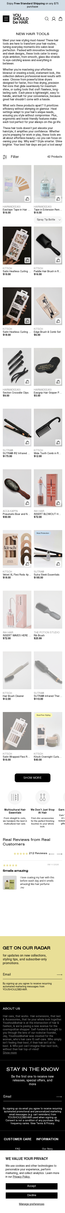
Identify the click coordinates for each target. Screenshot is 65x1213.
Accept (31, 1186)
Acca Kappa (10, 511)
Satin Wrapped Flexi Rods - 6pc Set (17, 757)
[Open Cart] (60, 19)
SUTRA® (8, 450)
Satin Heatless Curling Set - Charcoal (17, 332)
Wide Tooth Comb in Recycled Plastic (48, 453)
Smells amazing (15, 871)
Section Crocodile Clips (16, 393)
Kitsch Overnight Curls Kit (48, 757)
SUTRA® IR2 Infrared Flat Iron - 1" (17, 453)
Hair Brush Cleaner (13, 696)
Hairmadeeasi (12, 207)
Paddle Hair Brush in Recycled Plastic (48, 271)
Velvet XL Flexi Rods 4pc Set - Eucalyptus (17, 575)
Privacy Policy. (21, 1177)
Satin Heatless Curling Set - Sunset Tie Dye (17, 271)
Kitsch (7, 268)
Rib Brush (39, 636)
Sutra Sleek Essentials (46, 575)
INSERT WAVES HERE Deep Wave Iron (17, 636)
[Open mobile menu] (6, 18)
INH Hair (39, 511)
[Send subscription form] (59, 975)
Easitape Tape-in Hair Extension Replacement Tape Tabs (17, 210)
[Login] (54, 19)
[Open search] (47, 19)
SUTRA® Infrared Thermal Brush (48, 696)
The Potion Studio (47, 633)
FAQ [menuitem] (17, 1149)
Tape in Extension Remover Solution (48, 210)
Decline (31, 1195)
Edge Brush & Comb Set (47, 332)
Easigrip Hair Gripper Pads (48, 393)
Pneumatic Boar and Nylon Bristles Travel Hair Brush (17, 514)
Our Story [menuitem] (47, 1149)
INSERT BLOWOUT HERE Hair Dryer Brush (48, 514)
